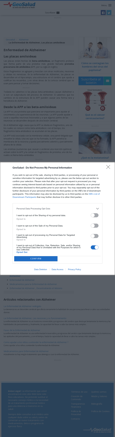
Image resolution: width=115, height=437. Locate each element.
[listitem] (57, 208)
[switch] (95, 215)
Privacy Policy (74, 269)
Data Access (57, 269)
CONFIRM (35, 259)
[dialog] (57, 218)
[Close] (109, 168)
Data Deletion (40, 269)
